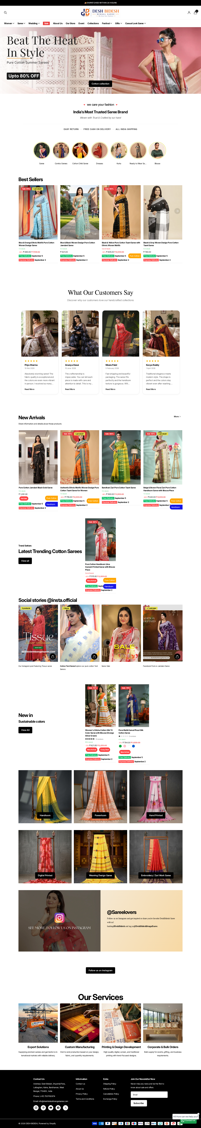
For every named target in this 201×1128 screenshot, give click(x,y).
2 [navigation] (98, 89)
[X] (65, 1107)
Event (81, 23)
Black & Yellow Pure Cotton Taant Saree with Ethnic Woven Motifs (121, 244)
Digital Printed (45, 875)
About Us (57, 23)
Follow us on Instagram (100, 970)
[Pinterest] (43, 1107)
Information (81, 1079)
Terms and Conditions (85, 1099)
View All (25, 730)
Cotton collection (100, 83)
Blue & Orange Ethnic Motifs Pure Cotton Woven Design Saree (36, 244)
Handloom (45, 815)
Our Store (70, 23)
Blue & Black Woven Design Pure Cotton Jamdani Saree (77, 244)
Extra (105, 1079)
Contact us (80, 1084)
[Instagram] (36, 1107)
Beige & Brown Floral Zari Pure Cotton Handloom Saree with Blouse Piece (159, 489)
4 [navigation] (107, 89)
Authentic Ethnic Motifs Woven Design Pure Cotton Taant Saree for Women (79, 489)
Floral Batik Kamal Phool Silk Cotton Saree (131, 731)
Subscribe (138, 1103)
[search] (5, 13)
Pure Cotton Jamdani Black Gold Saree (36, 487)
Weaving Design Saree (100, 875)
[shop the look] (53, 656)
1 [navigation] (94, 89)
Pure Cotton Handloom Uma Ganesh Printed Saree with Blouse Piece (100, 567)
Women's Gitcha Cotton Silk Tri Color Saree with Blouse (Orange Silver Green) (99, 733)
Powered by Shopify (47, 1123)
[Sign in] (189, 13)
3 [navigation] (103, 89)
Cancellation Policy (111, 1094)
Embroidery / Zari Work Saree (156, 875)
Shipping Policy (109, 1084)
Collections (93, 23)
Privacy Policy (82, 1094)
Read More (29, 389)
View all (25, 560)
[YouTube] (50, 1107)
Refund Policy (109, 1089)
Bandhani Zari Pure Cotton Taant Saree (119, 487)
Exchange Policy (110, 1099)
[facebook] (58, 1107)
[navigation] (23, 60)
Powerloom (100, 815)
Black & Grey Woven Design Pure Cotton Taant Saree (160, 244)
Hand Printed (156, 815)
